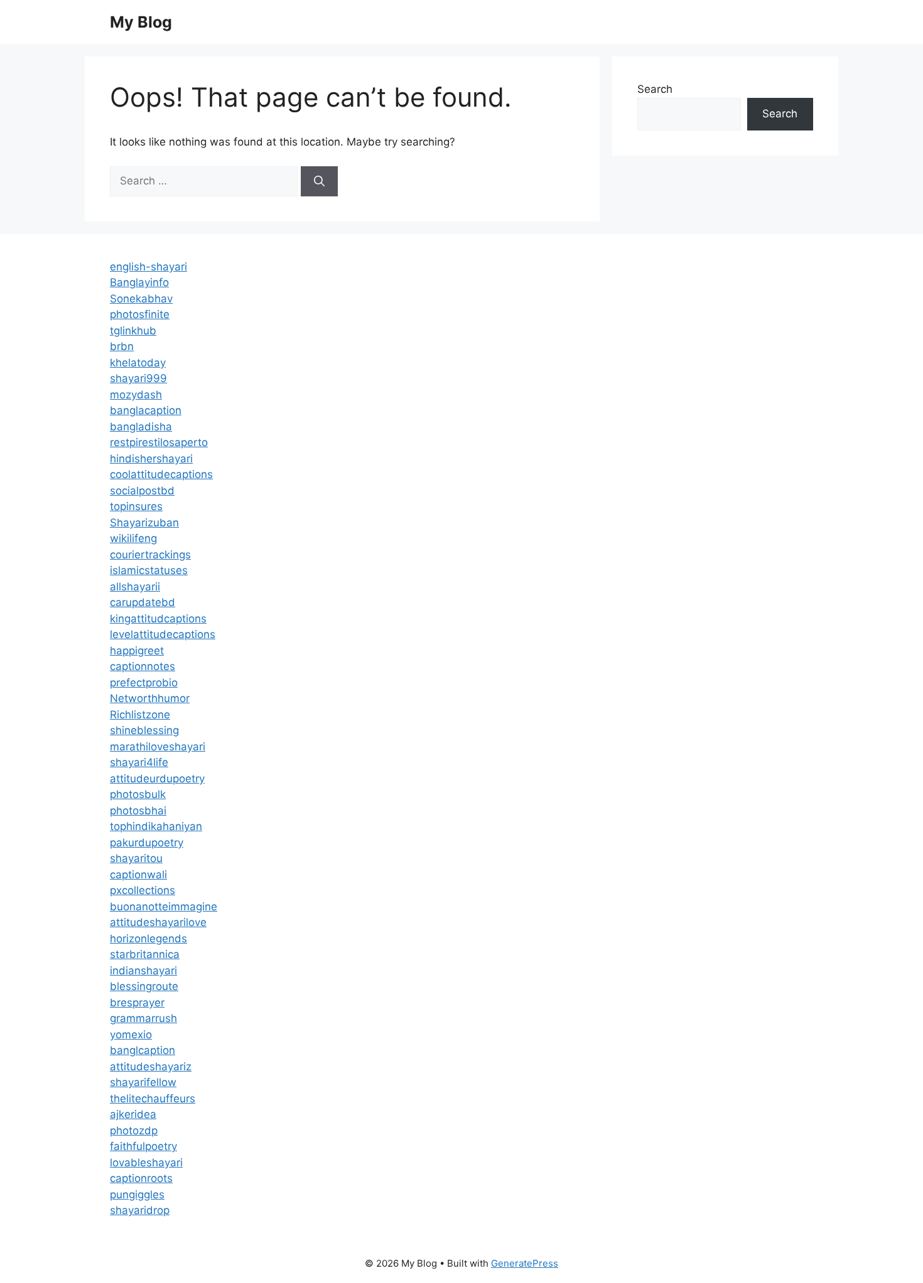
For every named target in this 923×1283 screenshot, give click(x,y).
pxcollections (142, 890)
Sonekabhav (141, 298)
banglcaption (142, 1050)
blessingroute (144, 986)
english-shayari (148, 266)
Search (654, 89)
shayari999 (138, 378)
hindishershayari (151, 458)
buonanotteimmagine (163, 906)
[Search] (319, 181)
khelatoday (138, 362)
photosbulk (138, 794)
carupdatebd (142, 602)
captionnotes (142, 666)
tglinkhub (133, 330)
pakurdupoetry (146, 842)
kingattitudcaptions (158, 618)
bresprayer (137, 1002)
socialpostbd (142, 490)
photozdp (134, 1130)
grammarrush (143, 1018)
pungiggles (137, 1194)
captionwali (138, 874)
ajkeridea (133, 1114)
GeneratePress (524, 1263)
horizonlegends (148, 938)
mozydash (136, 394)
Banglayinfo (139, 282)
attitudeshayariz (151, 1066)
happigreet (137, 650)
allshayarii (135, 586)
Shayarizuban (144, 522)
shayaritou (136, 858)
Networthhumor (150, 698)
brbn (122, 346)
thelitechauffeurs (152, 1098)
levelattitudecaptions (162, 634)
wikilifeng (133, 538)
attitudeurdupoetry (157, 778)
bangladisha (141, 426)
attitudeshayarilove (158, 922)
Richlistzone (140, 714)
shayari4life (139, 762)
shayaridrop (140, 1210)
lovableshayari (146, 1162)
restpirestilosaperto (159, 442)
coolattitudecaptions (161, 474)
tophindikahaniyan (156, 826)
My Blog (141, 22)
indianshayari (143, 970)
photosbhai (138, 810)
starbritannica (145, 954)
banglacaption (145, 410)
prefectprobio (144, 682)
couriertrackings (150, 554)
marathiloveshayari (157, 746)
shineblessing (144, 730)
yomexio (131, 1034)
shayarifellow (143, 1082)
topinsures (136, 506)
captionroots (141, 1178)
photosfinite (140, 314)
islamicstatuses (149, 570)
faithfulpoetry (143, 1146)
